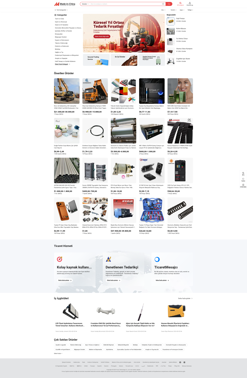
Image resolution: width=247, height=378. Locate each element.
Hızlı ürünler (137, 362)
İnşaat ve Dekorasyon (62, 40)
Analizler (164, 362)
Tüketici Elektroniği (61, 43)
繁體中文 (79, 366)
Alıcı (162, 10)
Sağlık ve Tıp (59, 52)
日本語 (86, 366)
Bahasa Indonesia (187, 366)
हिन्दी (157, 366)
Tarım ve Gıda (59, 19)
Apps (181, 10)
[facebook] (180, 362)
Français (92, 366)
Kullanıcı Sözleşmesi (93, 362)
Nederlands (150, 366)
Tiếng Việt (177, 366)
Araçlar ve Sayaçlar (61, 58)
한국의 (137, 366)
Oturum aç (190, 5)
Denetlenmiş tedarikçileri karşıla (151, 362)
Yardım (173, 10)
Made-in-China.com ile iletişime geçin (121, 362)
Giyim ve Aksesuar (61, 22)
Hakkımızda (76, 362)
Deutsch (106, 366)
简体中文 (72, 366)
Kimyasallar (59, 34)
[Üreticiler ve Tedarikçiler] (64, 4)
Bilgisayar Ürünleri (61, 37)
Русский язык (129, 366)
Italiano (121, 366)
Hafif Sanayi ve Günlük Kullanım (65, 61)
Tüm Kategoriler (61, 10)
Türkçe (170, 366)
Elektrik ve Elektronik (62, 46)
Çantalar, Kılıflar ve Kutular (63, 31)
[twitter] (184, 362)
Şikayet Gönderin (66, 362)
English (65, 366)
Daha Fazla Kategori (61, 64)
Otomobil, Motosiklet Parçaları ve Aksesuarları (68, 28)
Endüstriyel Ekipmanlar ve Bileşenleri (67, 55)
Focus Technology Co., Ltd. (123, 369)
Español (99, 366)
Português (113, 366)
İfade (83, 362)
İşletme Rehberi (173, 362)
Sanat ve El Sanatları (61, 25)
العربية (143, 366)
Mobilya (57, 49)
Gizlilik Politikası (105, 362)
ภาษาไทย (163, 366)
